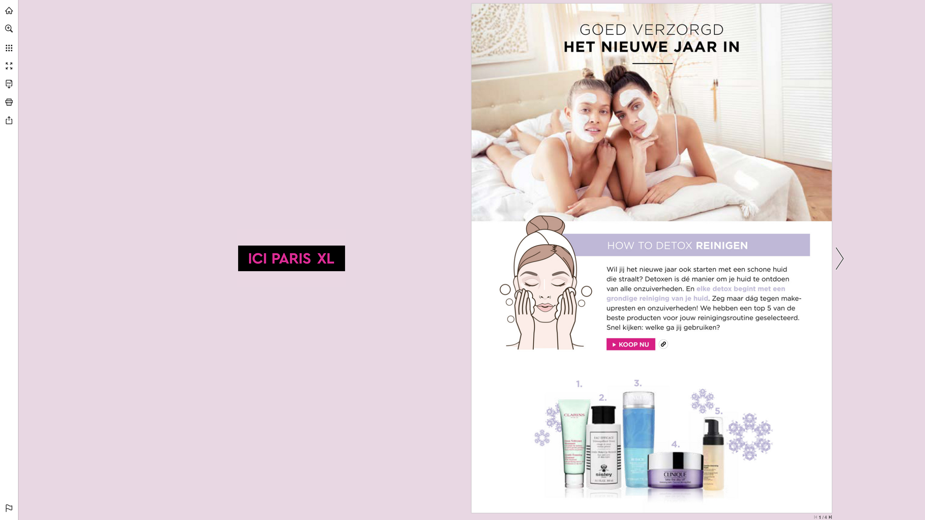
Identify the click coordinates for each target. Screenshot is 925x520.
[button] (9, 29)
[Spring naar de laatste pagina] (830, 517)
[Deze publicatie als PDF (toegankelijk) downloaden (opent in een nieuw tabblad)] (9, 84)
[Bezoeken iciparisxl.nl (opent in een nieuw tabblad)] (9, 10)
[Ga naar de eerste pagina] (815, 517)
